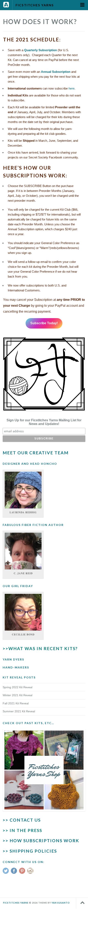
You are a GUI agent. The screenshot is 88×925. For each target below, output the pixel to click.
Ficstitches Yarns (35, 5)
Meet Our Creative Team (36, 452)
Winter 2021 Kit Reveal (17, 695)
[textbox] (44, 104)
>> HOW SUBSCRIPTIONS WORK (41, 840)
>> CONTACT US (22, 819)
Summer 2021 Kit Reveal (19, 711)
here (71, 88)
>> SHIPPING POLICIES (30, 850)
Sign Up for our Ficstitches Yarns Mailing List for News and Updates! (44, 422)
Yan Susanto (61, 902)
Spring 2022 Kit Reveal (17, 687)
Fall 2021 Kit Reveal (16, 703)
